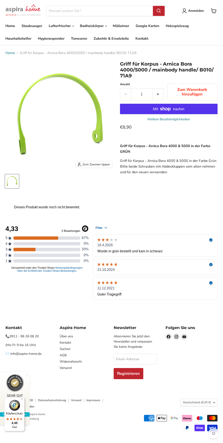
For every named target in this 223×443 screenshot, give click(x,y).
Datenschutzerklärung (52, 400)
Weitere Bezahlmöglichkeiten (168, 119)
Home (10, 26)
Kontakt (141, 38)
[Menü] (22, 400)
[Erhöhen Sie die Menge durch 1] (158, 94)
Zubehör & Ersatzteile (111, 38)
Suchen (65, 349)
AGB (63, 355)
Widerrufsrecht (71, 361)
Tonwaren (79, 38)
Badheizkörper (92, 26)
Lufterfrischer (60, 26)
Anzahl (125, 84)
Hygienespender (51, 38)
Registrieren (128, 373)
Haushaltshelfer (18, 38)
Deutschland (197, 402)
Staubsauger (32, 26)
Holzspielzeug (177, 26)
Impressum (93, 400)
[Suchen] (159, 11)
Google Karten (147, 26)
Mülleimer (121, 26)
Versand (66, 368)
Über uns (66, 336)
